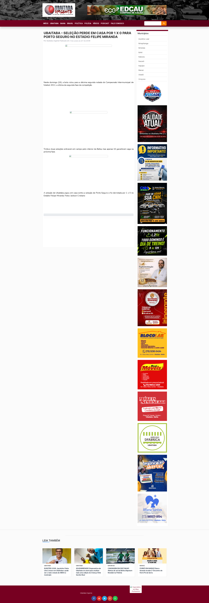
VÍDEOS (96, 23)
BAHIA (62, 23)
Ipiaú (140, 52)
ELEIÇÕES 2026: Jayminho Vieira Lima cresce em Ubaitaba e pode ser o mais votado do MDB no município (56, 571)
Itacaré (141, 61)
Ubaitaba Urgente (52, 41)
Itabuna (141, 57)
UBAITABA (54, 23)
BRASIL (70, 23)
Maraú (141, 70)
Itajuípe (141, 66)
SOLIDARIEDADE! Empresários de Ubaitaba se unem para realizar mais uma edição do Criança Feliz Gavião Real (88, 571)
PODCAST (105, 23)
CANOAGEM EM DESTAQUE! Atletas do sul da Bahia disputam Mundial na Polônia (120, 570)
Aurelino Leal (143, 39)
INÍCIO (45, 23)
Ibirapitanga (143, 43)
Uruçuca (141, 79)
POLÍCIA (87, 23)
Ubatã (140, 75)
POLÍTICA (79, 23)
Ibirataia (141, 48)
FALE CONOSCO (117, 23)
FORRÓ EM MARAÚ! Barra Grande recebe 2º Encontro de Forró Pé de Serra (151, 570)
